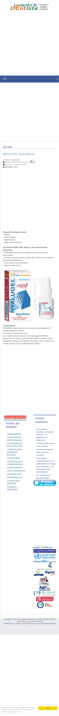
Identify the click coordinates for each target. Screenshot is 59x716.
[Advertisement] (29, 45)
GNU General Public (48, 623)
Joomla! (7, 623)
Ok (48, 708)
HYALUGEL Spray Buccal (18, 154)
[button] (32, 161)
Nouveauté (15, 160)
